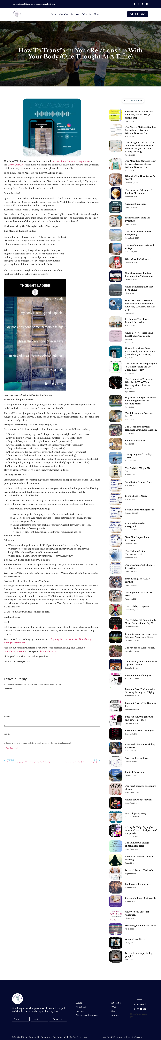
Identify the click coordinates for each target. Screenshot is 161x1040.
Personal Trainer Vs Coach (139, 870)
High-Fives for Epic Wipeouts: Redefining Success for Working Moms (140, 400)
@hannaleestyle (48, 651)
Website (7, 734)
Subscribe (86, 14)
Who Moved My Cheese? (138, 259)
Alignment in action (135, 204)
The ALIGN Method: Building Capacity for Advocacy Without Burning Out (140, 130)
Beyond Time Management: (139, 510)
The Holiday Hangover (137, 606)
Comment (8, 689)
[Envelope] (146, 4)
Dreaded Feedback (135, 939)
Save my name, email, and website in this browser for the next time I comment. (38, 743)
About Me (63, 14)
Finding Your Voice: (135, 440)
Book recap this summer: (138, 884)
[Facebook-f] (134, 4)
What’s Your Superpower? (138, 800)
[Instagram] (138, 4)
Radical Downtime (134, 772)
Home (53, 14)
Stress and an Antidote (137, 758)
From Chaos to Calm (136, 496)
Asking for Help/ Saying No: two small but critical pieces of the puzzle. (141, 830)
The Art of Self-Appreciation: (140, 648)
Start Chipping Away (135, 813)
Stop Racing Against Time (138, 482)
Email (7, 725)
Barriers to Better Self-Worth (140, 898)
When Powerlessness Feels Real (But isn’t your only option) (139, 336)
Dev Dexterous (80, 1037)
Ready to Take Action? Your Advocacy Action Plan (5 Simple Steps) (139, 114)
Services (75, 14)
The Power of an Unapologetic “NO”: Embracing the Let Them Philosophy (141, 367)
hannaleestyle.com (14, 651)
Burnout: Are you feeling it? (139, 730)
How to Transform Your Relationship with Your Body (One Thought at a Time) (140, 351)
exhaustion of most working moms (71, 161)
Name (7, 716)
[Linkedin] (142, 4)
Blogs (96, 14)
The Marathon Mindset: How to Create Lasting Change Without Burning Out (140, 164)
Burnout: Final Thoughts (138, 675)
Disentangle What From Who (140, 925)
